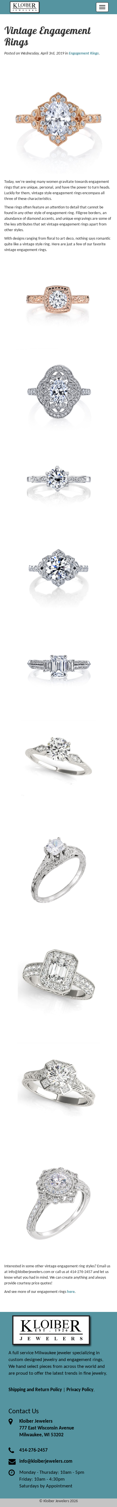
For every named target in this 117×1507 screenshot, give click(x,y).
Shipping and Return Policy (35, 1389)
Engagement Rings (84, 53)
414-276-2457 (33, 1450)
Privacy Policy (79, 1389)
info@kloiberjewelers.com (45, 1461)
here (71, 1292)
